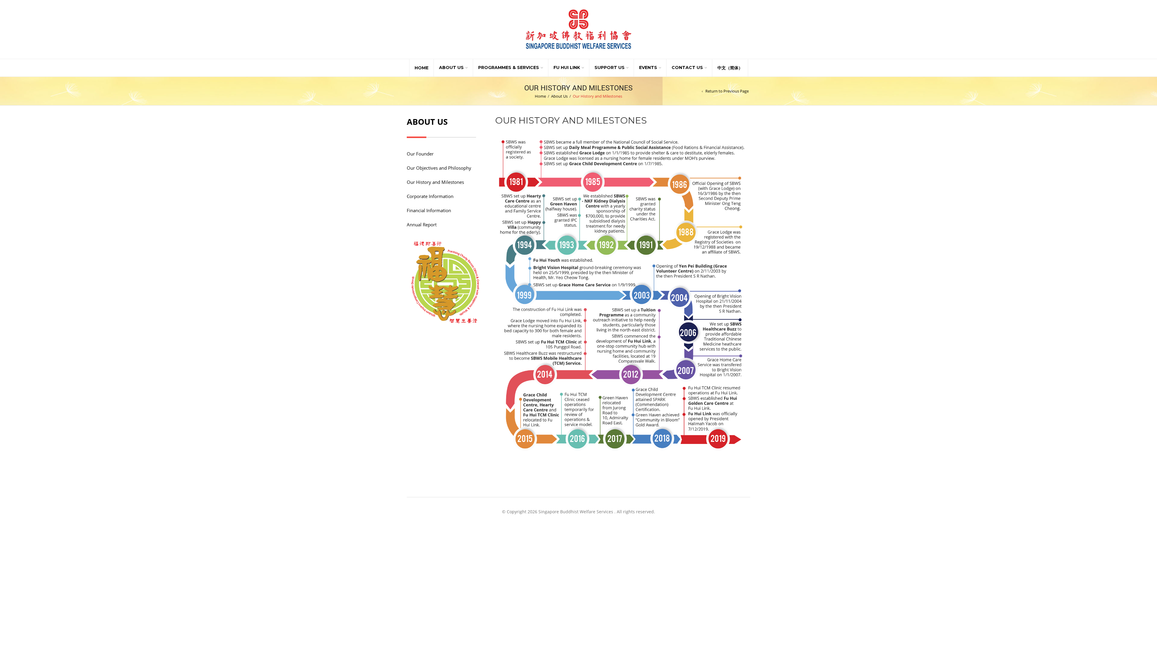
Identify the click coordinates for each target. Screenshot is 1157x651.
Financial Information (429, 210)
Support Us (609, 67)
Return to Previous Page (727, 91)
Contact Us (687, 67)
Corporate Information (430, 196)
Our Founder (420, 154)
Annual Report (422, 225)
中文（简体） (730, 68)
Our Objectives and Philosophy (439, 168)
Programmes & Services (508, 67)
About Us (451, 67)
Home (421, 68)
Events (648, 67)
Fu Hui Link (566, 67)
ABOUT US (427, 121)
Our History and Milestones (435, 182)
